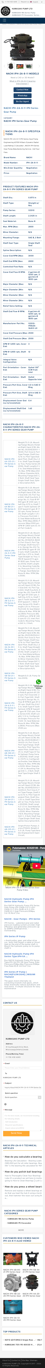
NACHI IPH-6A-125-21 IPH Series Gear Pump (10, 463)
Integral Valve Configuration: (10, 361)
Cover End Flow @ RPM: (14, 272)
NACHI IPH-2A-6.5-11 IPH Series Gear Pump (10, 707)
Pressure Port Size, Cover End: (15, 386)
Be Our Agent (22, 101)
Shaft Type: (8, 203)
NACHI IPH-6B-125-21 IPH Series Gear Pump (10, 830)
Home (4, 24)
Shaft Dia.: (8, 198)
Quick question (11, 1093)
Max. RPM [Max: (10, 227)
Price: (6, 173)
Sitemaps (33, 1360)
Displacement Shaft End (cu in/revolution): (14, 409)
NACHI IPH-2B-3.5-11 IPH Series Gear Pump (10, 602)
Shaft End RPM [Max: (13, 261)
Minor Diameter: (11, 232)
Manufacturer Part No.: (14, 323)
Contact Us (16, 1360)
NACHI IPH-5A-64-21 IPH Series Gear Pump (10, 801)
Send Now (16, 1133)
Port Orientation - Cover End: (14, 368)
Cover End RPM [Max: (13, 256)
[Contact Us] (38, 684)
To (6, 1074)
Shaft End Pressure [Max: (15, 338)
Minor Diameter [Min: (13, 300)
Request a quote (27, 2)
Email (7, 1064)
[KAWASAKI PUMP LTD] (6, 11)
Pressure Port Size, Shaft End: (15, 394)
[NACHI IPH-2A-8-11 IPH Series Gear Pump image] (22, 50)
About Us (6, 1360)
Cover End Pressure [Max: (15, 333)
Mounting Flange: (11, 238)
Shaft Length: (9, 216)
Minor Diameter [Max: (13, 295)
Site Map (25, 1360)
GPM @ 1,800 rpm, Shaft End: (14, 353)
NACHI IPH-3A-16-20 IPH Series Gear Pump (10, 648)
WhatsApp (22, 95)
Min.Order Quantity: (13, 168)
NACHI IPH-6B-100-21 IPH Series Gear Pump (10, 754)
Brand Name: (10, 157)
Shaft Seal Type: (11, 243)
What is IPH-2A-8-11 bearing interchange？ (23, 82)
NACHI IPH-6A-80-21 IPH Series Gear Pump (10, 508)
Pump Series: (9, 210)
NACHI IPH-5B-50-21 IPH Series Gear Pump (10, 677)
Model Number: (11, 163)
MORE (21, 1230)
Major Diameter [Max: (13, 284)
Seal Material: (9, 221)
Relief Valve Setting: (13, 306)
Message (8, 1110)
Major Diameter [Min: (13, 290)
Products (11, 24)
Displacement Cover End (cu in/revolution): (14, 402)
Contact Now (22, 90)
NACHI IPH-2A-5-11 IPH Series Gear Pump (10, 554)
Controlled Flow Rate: (13, 267)
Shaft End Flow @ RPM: (14, 311)
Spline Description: (12, 250)
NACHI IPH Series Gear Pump (27, 24)
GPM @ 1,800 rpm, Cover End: (14, 345)
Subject (8, 1083)
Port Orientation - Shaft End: (14, 378)
